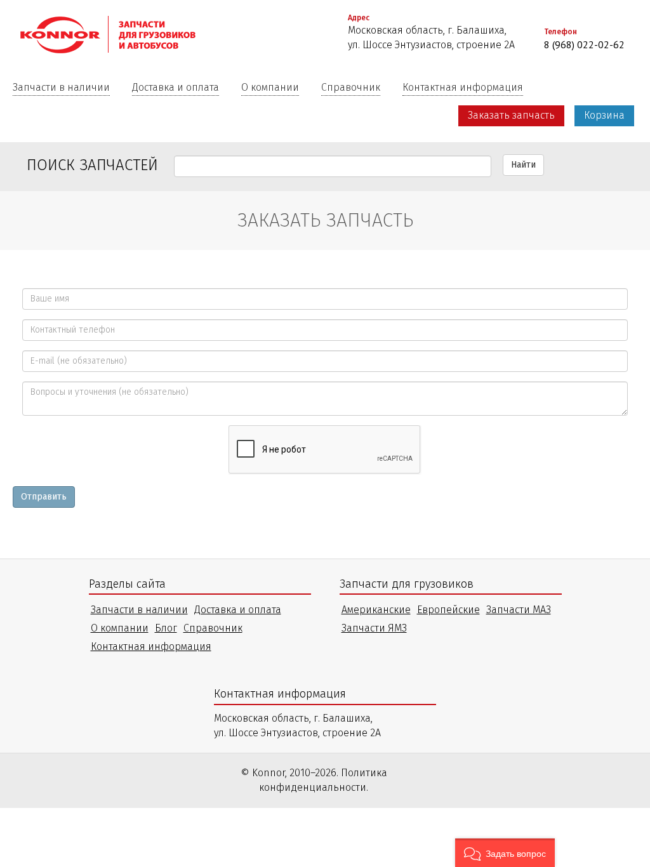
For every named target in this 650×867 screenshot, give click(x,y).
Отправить (44, 496)
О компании (270, 87)
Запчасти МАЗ (518, 610)
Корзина (604, 115)
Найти (523, 164)
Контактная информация (462, 87)
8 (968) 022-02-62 (584, 44)
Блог (166, 628)
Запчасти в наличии (61, 87)
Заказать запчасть (511, 115)
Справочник (350, 87)
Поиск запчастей (92, 165)
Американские (376, 610)
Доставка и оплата (175, 87)
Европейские (448, 610)
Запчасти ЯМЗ (374, 628)
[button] (505, 852)
